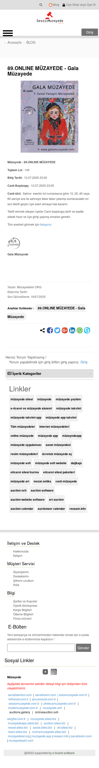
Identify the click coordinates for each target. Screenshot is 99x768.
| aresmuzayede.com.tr (71, 695)
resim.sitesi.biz (17, 732)
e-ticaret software (63, 753)
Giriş (83, 362)
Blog (55, 4)
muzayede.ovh (52, 708)
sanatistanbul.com (20, 695)
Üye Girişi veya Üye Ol (81, 4)
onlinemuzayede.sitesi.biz (49, 732)
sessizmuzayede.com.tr (24, 703)
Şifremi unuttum (23, 580)
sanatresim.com (45, 695)
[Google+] (65, 330)
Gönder (83, 647)
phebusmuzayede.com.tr (59, 703)
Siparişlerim (21, 572)
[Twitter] (57, 330)
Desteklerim (21, 576)
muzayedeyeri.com (21, 740)
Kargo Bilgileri (22, 610)
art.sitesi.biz (65, 727)
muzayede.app (41, 736)
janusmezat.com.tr (44, 699)
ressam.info (61, 736)
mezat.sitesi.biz (18, 727)
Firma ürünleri (22, 618)
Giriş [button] (89, 32)
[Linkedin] (72, 330)
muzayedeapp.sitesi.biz (23, 723)
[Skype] (87, 330)
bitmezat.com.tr (18, 699)
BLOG (31, 42)
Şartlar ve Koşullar (25, 601)
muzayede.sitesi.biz (43, 719)
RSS (16, 585)
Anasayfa (14, 42)
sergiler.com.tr (16, 719)
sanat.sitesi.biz (42, 727)
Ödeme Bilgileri (23, 614)
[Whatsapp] (79, 330)
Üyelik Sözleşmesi (25, 605)
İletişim (17, 555)
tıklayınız (45, 224)
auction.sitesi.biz (54, 723)
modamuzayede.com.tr (23, 708)
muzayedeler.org (19, 736)
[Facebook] (50, 330)
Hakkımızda (21, 551)
